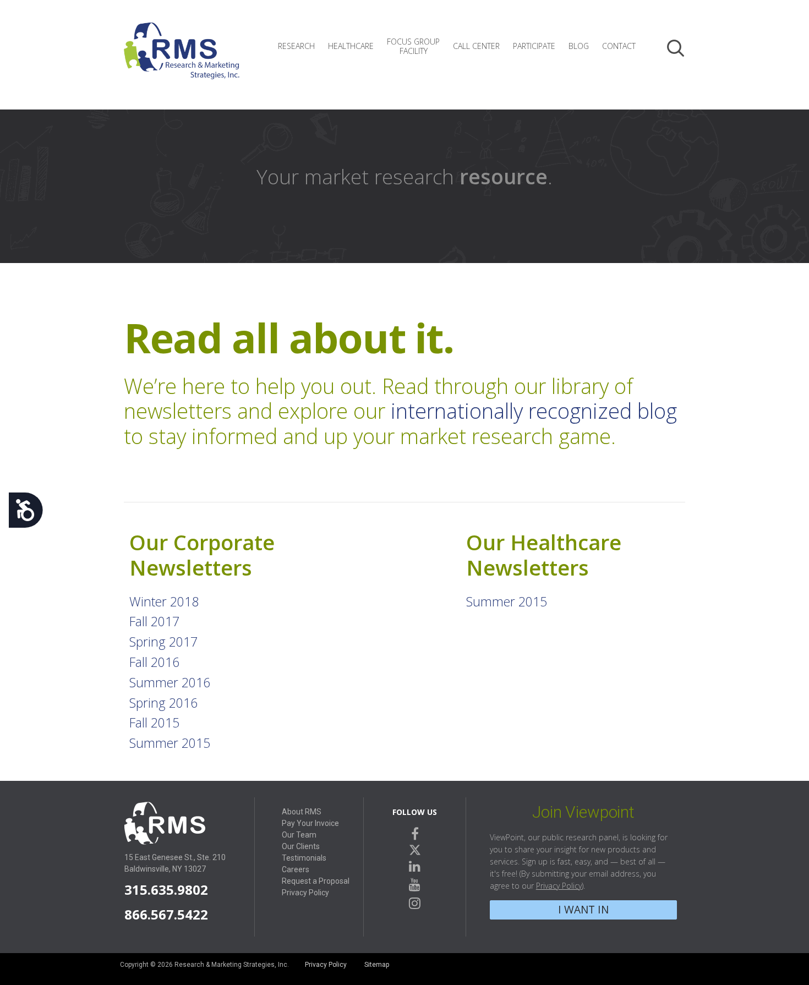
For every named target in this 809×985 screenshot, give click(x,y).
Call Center (476, 46)
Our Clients (301, 846)
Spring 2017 (163, 641)
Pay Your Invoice (310, 823)
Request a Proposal (315, 881)
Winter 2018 (164, 601)
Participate (534, 46)
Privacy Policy (305, 892)
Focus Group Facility (413, 46)
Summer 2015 (169, 743)
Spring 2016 (163, 703)
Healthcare (351, 46)
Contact (619, 46)
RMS (181, 59)
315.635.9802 (166, 889)
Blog (579, 46)
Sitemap (376, 964)
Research (296, 46)
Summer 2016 (169, 682)
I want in (583, 909)
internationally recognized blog (534, 410)
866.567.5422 (166, 914)
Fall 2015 (154, 722)
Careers (295, 869)
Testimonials (304, 857)
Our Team (299, 834)
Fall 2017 (154, 621)
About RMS (301, 811)
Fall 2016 (154, 662)
